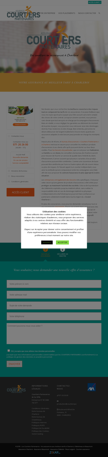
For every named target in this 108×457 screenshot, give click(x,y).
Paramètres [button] (47, 242)
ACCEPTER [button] (62, 242)
